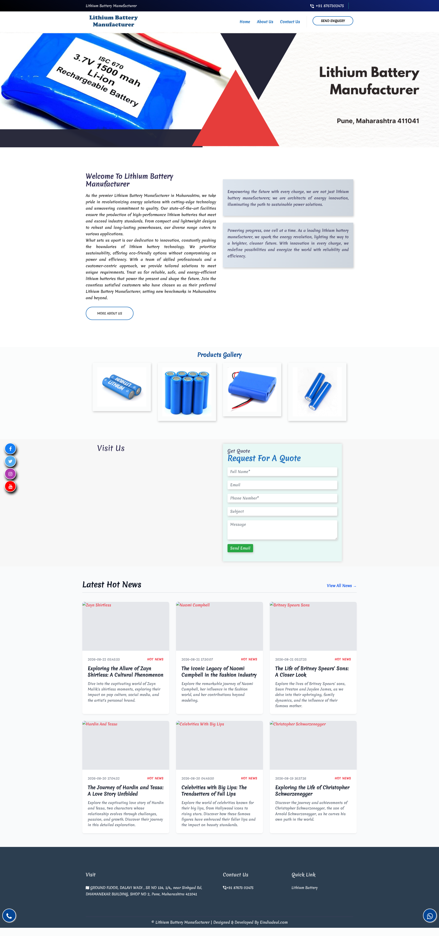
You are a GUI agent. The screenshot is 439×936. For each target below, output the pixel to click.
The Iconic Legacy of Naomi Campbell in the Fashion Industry (219, 671)
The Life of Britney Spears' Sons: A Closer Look (312, 671)
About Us (265, 21)
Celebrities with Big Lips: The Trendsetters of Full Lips (214, 790)
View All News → (342, 585)
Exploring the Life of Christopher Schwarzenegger (312, 790)
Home (245, 21)
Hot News (155, 659)
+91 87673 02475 (239, 887)
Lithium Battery (305, 887)
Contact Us (290, 21)
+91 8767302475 (330, 5)
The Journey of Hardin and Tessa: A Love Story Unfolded (125, 790)
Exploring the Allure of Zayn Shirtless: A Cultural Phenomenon (125, 671)
